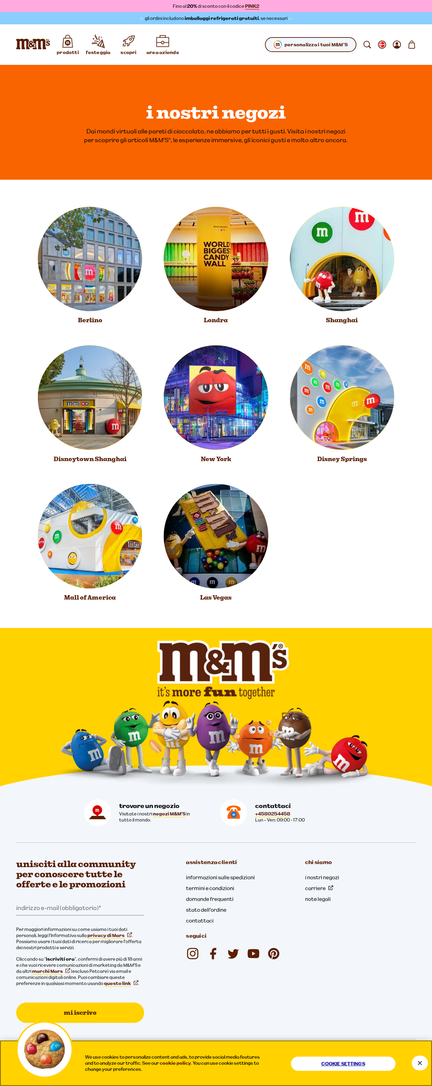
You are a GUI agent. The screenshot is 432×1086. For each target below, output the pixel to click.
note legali (318, 899)
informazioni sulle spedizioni (220, 877)
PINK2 (252, 6)
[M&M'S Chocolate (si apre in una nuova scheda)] (273, 953)
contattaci (200, 920)
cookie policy (175, 1063)
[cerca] (367, 44)
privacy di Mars (106, 935)
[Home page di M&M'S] (33, 44)
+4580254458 (272, 813)
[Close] (420, 1063)
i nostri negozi (322, 877)
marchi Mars (47, 971)
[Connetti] (397, 44)
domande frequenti (210, 899)
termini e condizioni (210, 888)
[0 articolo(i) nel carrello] (411, 44)
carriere (315, 888)
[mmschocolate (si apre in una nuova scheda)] (192, 953)
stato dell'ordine (206, 910)
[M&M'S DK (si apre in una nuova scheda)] (213, 953)
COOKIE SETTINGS (343, 1063)
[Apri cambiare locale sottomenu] (382, 44)
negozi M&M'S (169, 813)
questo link (117, 983)
